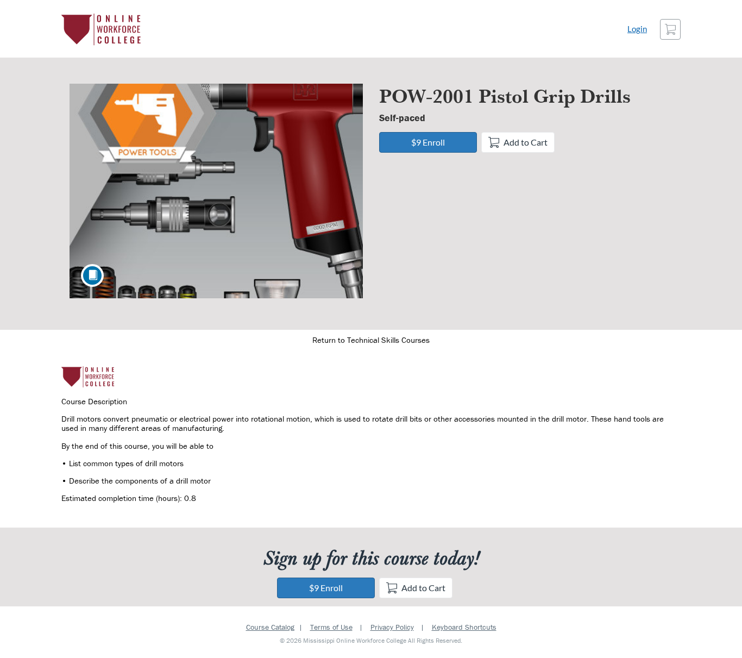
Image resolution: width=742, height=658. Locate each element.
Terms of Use (331, 627)
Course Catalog (270, 627)
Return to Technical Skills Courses (371, 340)
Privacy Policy (392, 627)
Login (637, 29)
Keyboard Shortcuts (464, 627)
